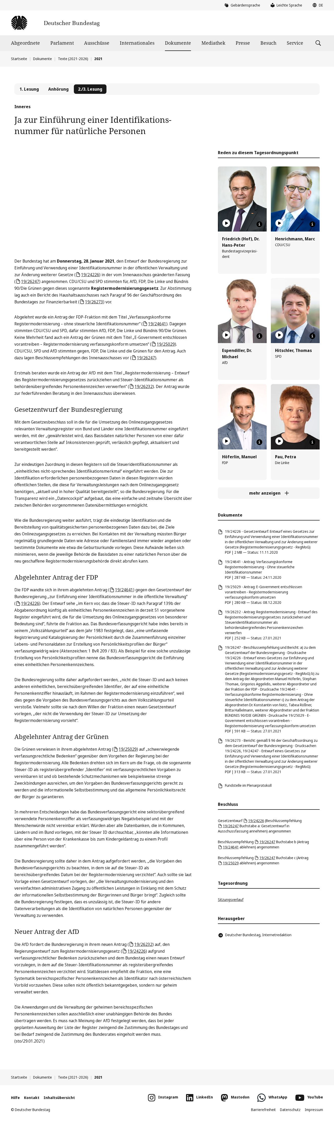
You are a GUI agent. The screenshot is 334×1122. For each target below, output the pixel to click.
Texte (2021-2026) (73, 58)
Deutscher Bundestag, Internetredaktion (258, 934)
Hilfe (15, 1097)
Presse (243, 43)
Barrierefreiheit (263, 1109)
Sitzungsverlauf (230, 899)
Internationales (137, 43)
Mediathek (213, 43)
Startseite (19, 58)
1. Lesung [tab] (29, 89)
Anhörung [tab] (58, 89)
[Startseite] (55, 23)
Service (295, 43)
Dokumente (178, 43)
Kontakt (31, 1097)
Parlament (62, 43)
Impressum (314, 1109)
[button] (316, 5)
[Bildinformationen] (259, 224)
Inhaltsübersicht (59, 1097)
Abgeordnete (25, 43)
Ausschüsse (96, 43)
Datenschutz (290, 1109)
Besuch (268, 43)
